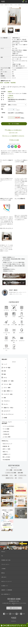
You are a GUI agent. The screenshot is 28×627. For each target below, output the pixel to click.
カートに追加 (15, 123)
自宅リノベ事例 (6, 449)
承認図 (1, 82)
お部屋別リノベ (6, 454)
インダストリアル (22, 475)
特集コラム (5, 451)
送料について (11, 97)
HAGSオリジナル (9, 478)
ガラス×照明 (5, 475)
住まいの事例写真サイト (5, 594)
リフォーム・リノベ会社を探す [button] (7, 422)
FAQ (2, 555)
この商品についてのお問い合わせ (14, 130)
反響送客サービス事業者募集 (6, 589)
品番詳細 (10, 91)
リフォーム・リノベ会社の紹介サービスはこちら (14, 135)
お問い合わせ (3, 577)
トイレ (11, 475)
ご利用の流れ (6, 431)
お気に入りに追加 (15, 140)
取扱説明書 (13, 82)
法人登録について (4, 585)
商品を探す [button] (4, 359)
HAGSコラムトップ (7, 443)
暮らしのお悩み (6, 457)
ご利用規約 (3, 568)
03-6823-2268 (14, 598)
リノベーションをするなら (8, 426)
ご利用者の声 (6, 434)
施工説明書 (6, 82)
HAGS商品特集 (6, 459)
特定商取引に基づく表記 (5, 560)
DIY (16, 478)
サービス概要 (6, 429)
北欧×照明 (20, 472)
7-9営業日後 (10, 95)
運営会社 (3, 572)
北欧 (15, 475)
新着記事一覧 (6, 446)
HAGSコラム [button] (5, 440)
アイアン (20, 478)
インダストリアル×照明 (10, 472)
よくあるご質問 (6, 437)
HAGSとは (3, 551)
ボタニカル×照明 (18, 470)
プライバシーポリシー (5, 564)
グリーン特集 (9, 470)
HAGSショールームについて (6, 581)
